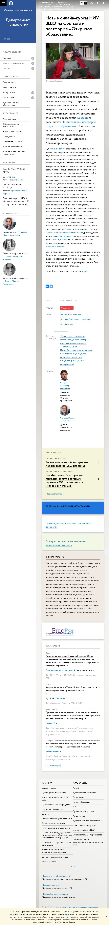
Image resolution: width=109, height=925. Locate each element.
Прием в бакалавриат (83, 801)
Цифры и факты (49, 788)
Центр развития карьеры (84, 825)
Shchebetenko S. (54, 751)
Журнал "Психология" (13, 146)
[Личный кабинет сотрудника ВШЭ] (97, 3)
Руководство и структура (54, 792)
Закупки (45, 813)
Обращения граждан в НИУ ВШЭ (57, 818)
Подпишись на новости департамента (68, 506)
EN (86, 3)
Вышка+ (76, 806)
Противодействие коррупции (56, 827)
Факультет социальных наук (18, 9)
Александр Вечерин (55, 246)
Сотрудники (9, 136)
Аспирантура (79, 816)
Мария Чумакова (59, 239)
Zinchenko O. (61, 698)
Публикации (53, 646)
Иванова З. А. (52, 723)
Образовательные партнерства (87, 834)
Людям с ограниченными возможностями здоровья (54, 851)
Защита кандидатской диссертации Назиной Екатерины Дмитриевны (67, 463)
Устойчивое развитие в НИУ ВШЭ (55, 798)
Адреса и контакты (69, 907)
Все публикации (53, 765)
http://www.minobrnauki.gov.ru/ (56, 876)
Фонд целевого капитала (53, 823)
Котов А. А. (70, 670)
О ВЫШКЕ (47, 783)
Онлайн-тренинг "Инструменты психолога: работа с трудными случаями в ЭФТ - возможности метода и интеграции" (64, 480)
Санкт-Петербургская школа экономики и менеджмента (76, 350)
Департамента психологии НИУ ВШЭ (64, 232)
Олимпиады (78, 797)
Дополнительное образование (11, 103)
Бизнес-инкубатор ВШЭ (84, 830)
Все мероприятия (54, 494)
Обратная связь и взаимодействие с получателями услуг (88, 842)
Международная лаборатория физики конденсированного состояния (74, 343)
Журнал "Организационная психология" (15, 152)
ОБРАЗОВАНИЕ (81, 783)
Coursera (83, 118)
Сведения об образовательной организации (56, 843)
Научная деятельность (13, 131)
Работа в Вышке (49, 861)
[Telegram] (51, 286)
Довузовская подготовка (84, 792)
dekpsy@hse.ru (16, 179)
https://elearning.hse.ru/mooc (55, 894)
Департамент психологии (18, 22)
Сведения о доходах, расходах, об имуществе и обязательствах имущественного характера (57, 835)
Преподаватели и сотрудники (56, 804)
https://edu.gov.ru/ (51, 885)
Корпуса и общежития (52, 809)
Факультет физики (68, 360)
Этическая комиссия (12, 141)
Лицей (76, 788)
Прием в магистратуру (83, 811)
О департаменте (11, 119)
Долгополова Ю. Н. (55, 670)
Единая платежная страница (55, 856)
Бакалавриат (8, 82)
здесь (67, 914)
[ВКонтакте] (47, 286)
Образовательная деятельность (11, 125)
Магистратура (9, 87)
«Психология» (58, 148)
